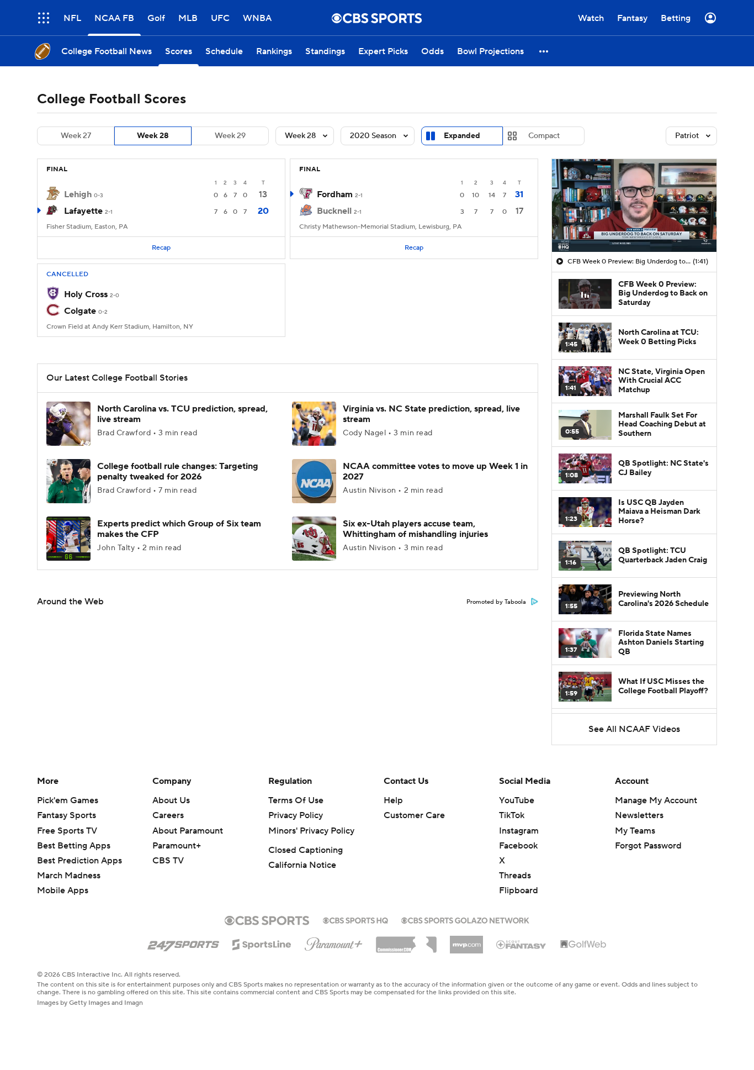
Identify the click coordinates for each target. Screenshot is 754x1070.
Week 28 (153, 136)
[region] (634, 205)
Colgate (80, 311)
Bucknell (334, 211)
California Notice (302, 865)
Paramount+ (176, 845)
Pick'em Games (67, 800)
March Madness (68, 875)
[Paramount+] (334, 941)
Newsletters (639, 815)
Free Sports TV (67, 830)
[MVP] (466, 940)
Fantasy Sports (66, 815)
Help (393, 800)
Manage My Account (656, 800)
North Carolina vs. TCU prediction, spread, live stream (182, 414)
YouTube (516, 800)
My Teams (635, 830)
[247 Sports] (183, 942)
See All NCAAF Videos (634, 729)
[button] (43, 18)
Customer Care (414, 815)
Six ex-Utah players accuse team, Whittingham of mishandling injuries (415, 529)
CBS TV (168, 860)
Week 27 (76, 136)
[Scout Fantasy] (521, 944)
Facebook (518, 845)
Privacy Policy (295, 815)
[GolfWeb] (583, 944)
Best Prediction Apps (79, 860)
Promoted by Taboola (496, 602)
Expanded (462, 136)
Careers (168, 815)
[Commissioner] (406, 940)
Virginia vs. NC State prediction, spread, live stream (431, 414)
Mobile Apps (62, 890)
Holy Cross (86, 294)
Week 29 (230, 136)
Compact (544, 136)
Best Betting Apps (73, 845)
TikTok (511, 815)
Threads (515, 875)
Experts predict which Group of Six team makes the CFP (179, 529)
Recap (161, 248)
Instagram (519, 830)
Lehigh (78, 194)
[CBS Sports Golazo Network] (465, 919)
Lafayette (83, 211)
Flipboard (518, 890)
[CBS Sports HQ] (355, 919)
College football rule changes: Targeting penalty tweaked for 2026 (177, 471)
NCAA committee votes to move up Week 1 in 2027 (435, 471)
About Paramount (187, 830)
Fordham (335, 194)
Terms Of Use (295, 800)
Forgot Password (648, 845)
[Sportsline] (261, 942)
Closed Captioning (305, 850)
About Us (171, 800)
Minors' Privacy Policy (311, 830)
